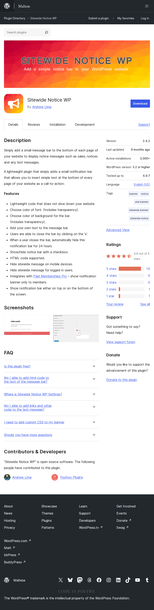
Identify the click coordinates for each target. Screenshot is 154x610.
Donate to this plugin (121, 380)
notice (144, 193)
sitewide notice (139, 218)
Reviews (34, 124)
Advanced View (118, 230)
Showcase (49, 506)
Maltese (19, 580)
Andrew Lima (41, 107)
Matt (9, 548)
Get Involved (126, 506)
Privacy (9, 528)
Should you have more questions (28, 435)
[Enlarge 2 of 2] (93, 320)
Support (144, 124)
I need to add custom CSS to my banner (34, 422)
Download (140, 103)
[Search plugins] (47, 32)
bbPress (12, 555)
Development (85, 124)
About (8, 506)
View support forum (120, 342)
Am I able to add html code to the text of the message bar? (26, 380)
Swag (123, 528)
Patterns (48, 528)
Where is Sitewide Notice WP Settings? (33, 394)
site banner (141, 201)
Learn (83, 506)
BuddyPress (15, 562)
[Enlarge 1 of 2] (45, 320)
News (8, 513)
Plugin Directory (14, 18)
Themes (47, 513)
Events (122, 513)
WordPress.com (17, 541)
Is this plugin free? (17, 366)
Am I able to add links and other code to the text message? (28, 407)
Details (13, 124)
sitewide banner (138, 210)
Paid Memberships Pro (50, 276)
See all (145, 304)
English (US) (142, 184)
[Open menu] (147, 6)
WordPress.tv (91, 528)
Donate (124, 520)
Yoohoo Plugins (71, 477)
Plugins (47, 520)
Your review (115, 304)
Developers (87, 520)
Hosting (9, 520)
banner (133, 193)
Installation (58, 124)
